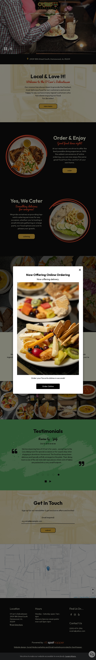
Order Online (48, 386)
